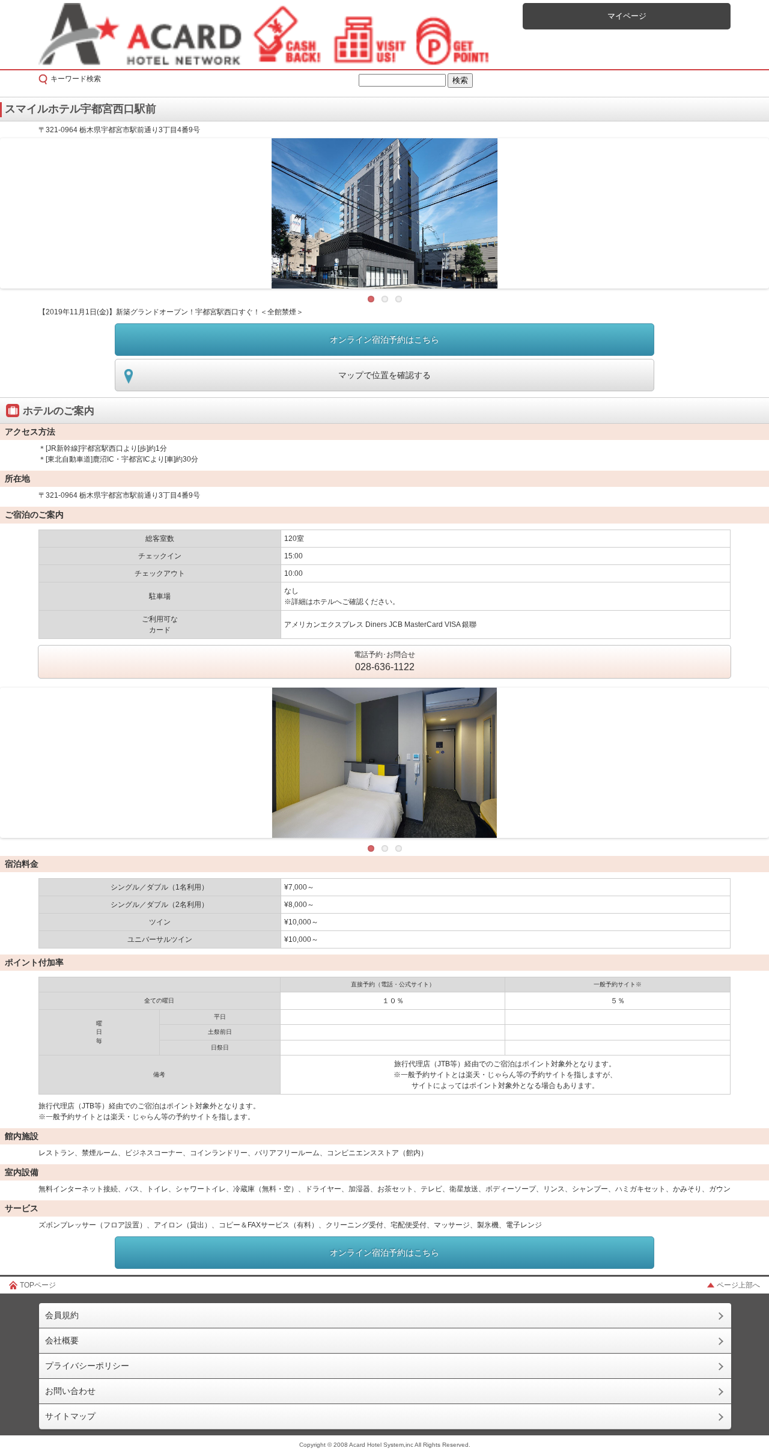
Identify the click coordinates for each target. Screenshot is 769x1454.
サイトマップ (70, 1416)
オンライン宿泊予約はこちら (384, 339)
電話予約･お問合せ (384, 661)
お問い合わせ (70, 1391)
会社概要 (62, 1340)
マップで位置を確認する (384, 375)
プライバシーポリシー (87, 1365)
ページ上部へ (738, 1285)
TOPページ (38, 1285)
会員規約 (62, 1315)
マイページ (626, 15)
